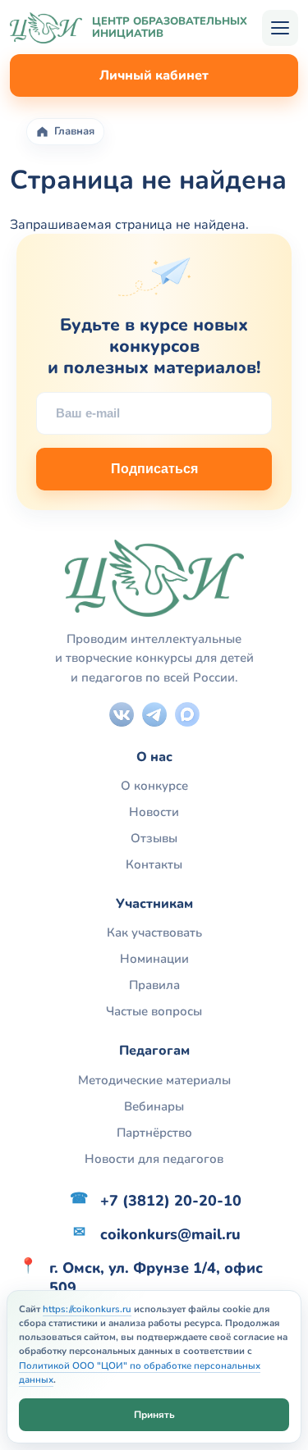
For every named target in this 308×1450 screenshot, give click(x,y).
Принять (154, 1414)
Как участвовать (154, 932)
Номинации (154, 959)
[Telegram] (154, 714)
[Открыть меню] (280, 28)
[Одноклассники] (187, 714)
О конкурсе (154, 785)
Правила (154, 985)
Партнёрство (154, 1132)
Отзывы (154, 838)
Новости (154, 812)
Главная (74, 131)
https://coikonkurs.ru (87, 1308)
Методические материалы (154, 1080)
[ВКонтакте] (121, 714)
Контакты (154, 864)
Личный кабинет (154, 75)
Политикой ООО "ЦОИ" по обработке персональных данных (139, 1372)
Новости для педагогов (154, 1159)
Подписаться (154, 469)
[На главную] (46, 27)
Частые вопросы (154, 1011)
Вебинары (154, 1106)
